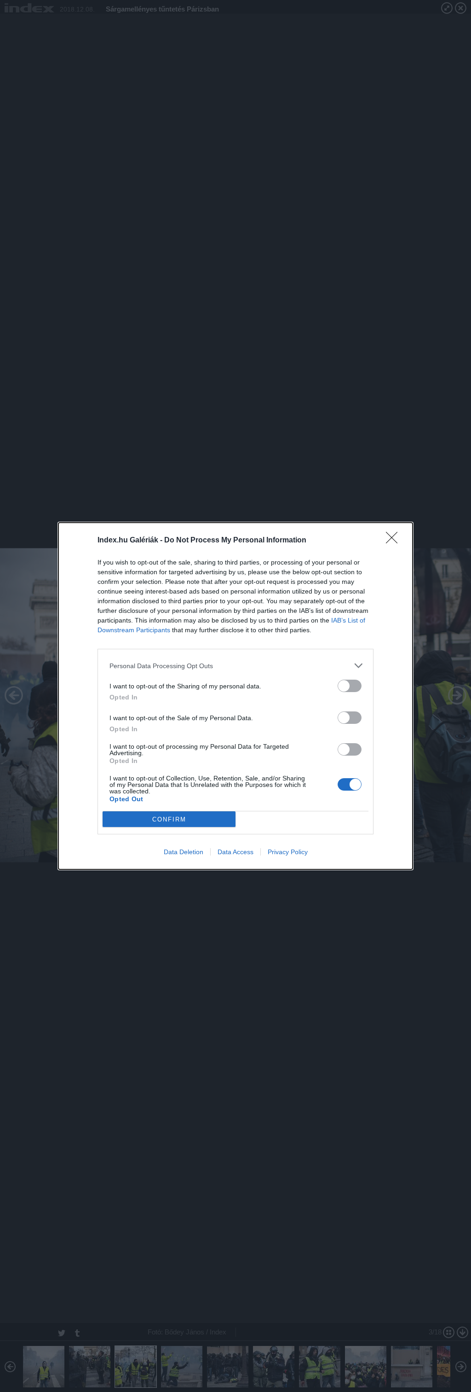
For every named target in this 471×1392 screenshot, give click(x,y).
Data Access (235, 852)
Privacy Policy (288, 852)
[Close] (394, 540)
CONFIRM (169, 819)
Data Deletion (183, 852)
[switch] (350, 686)
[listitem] (235, 665)
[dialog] (235, 696)
